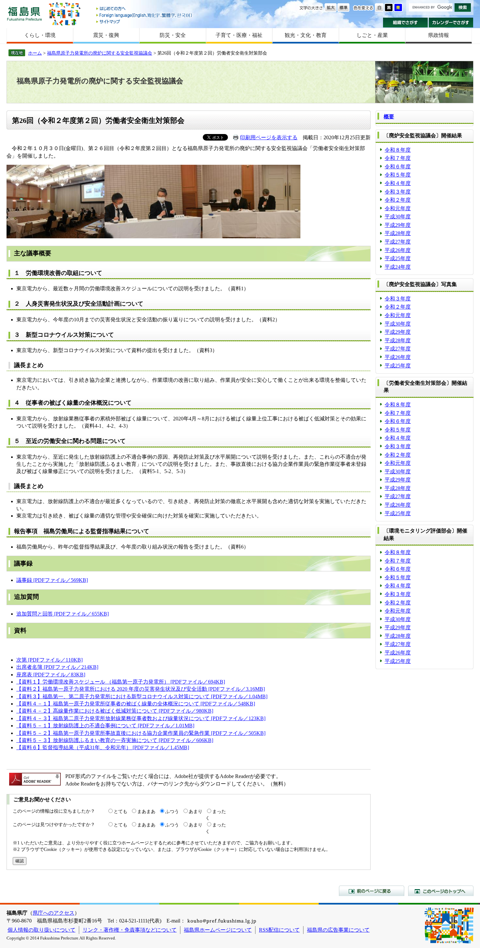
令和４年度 (398, 183)
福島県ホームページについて (218, 930)
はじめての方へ (145, 9)
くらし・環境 (40, 35)
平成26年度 (398, 250)
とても (120, 811)
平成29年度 (398, 225)
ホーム (35, 53)
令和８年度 (398, 150)
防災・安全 (173, 35)
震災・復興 (106, 35)
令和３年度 (398, 192)
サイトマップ (145, 21)
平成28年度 (398, 233)
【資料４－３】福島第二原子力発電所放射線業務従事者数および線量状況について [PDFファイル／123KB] (140, 718)
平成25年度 (398, 258)
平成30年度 (398, 216)
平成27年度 (398, 242)
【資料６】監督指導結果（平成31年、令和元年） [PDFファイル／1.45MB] (102, 747)
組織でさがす (405, 22)
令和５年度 (398, 175)
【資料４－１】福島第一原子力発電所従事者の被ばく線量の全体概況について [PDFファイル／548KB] (135, 703)
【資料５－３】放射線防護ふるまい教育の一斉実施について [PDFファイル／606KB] (114, 740)
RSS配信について (279, 930)
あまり (195, 811)
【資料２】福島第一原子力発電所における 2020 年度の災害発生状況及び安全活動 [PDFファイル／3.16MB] (140, 689)
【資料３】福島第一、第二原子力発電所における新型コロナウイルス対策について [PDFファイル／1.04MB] (141, 696)
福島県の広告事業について (338, 930)
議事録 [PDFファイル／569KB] (52, 580)
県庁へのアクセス (53, 913)
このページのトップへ (440, 891)
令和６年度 (398, 166)
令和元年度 (398, 208)
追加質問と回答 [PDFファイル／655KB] (62, 614)
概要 (389, 116)
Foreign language (145, 15)
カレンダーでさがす (451, 22)
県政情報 (438, 35)
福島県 (24, 13)
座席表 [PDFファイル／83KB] (50, 674)
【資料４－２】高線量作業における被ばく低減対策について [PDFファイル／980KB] (114, 711)
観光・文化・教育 (306, 35)
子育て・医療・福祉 (239, 35)
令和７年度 (398, 158)
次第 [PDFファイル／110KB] (49, 660)
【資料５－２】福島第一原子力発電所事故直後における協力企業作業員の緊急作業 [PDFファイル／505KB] (140, 733)
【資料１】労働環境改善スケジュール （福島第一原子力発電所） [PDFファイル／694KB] (120, 682)
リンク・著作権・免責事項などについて (130, 930)
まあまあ (146, 811)
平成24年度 (398, 267)
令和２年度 (398, 200)
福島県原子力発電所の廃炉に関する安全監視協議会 (99, 53)
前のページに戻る (371, 891)
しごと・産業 (372, 35)
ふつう (172, 811)
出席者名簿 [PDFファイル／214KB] (57, 667)
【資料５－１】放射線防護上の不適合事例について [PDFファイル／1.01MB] (105, 725)
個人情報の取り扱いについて (41, 930)
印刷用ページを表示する (268, 137)
